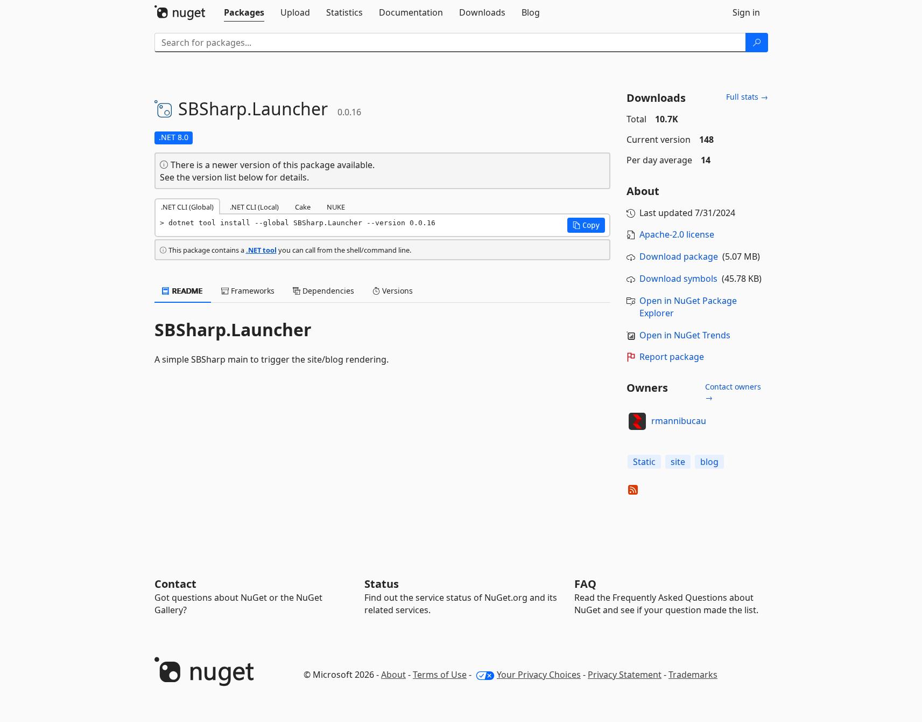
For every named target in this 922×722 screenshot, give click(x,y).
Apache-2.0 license (676, 234)
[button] (586, 225)
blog (709, 462)
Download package (678, 256)
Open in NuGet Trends (684, 335)
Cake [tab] (303, 207)
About (393, 675)
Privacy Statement (624, 675)
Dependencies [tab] (327, 291)
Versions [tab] (396, 291)
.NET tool (261, 250)
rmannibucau (678, 421)
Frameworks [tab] (252, 291)
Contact (175, 584)
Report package (671, 357)
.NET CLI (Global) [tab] (187, 207)
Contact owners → (733, 391)
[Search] (756, 42)
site (678, 462)
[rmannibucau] (637, 421)
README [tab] (186, 291)
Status (381, 584)
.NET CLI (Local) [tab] (254, 207)
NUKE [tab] (336, 207)
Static (644, 462)
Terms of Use (440, 675)
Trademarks (692, 675)
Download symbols (678, 278)
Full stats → (747, 97)
